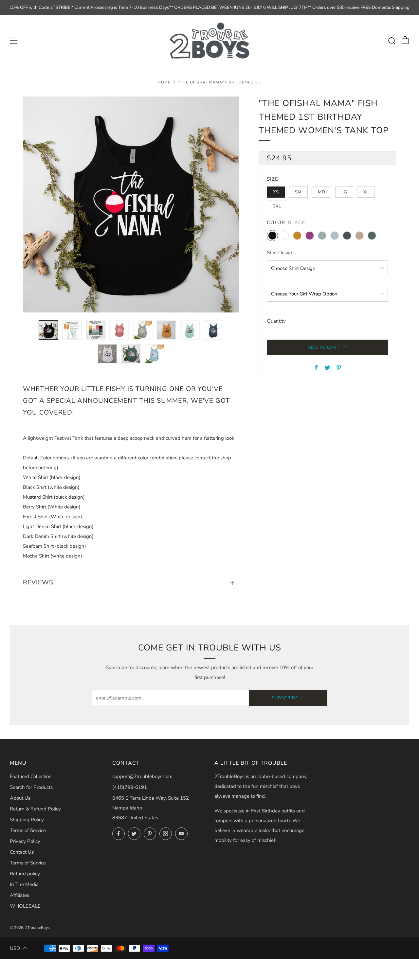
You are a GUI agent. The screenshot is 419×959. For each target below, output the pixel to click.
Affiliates (19, 895)
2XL (277, 206)
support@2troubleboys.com (142, 776)
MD (321, 192)
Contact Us (22, 852)
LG (344, 192)
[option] (131, 204)
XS (276, 192)
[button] (48, 330)
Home (164, 82)
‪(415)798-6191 (129, 787)
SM (298, 192)
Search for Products (31, 787)
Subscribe (285, 698)
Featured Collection (31, 776)
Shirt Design (280, 252)
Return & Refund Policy (35, 809)
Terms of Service (28, 830)
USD (15, 948)
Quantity (276, 321)
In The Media (24, 884)
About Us (20, 798)
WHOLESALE (25, 906)
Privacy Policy (25, 841)
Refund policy (25, 873)
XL (366, 192)
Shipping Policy (27, 819)
